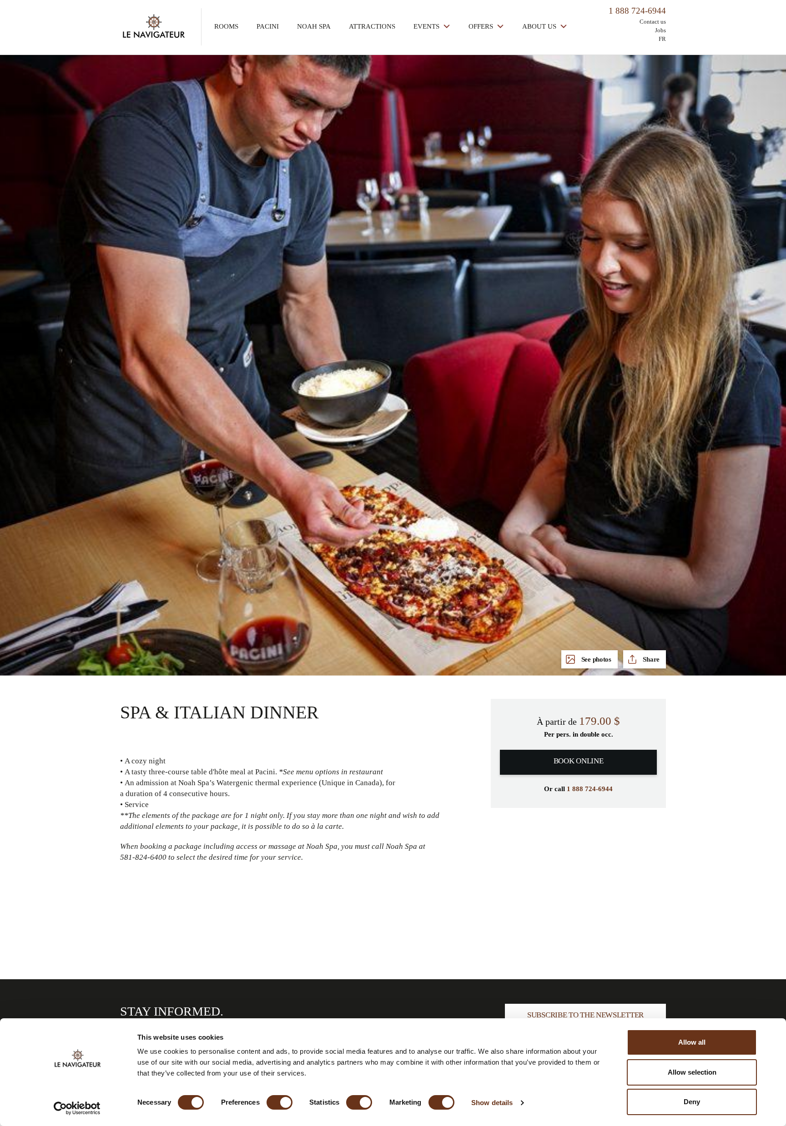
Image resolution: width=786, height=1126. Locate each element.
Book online (579, 761)
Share (650, 659)
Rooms (226, 26)
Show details (492, 1102)
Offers (482, 26)
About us (540, 26)
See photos (595, 659)
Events (427, 26)
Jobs (660, 30)
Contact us (653, 21)
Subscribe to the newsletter (585, 1015)
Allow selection (692, 1072)
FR (662, 38)
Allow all (691, 1042)
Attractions (372, 26)
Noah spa (314, 26)
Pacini (268, 26)
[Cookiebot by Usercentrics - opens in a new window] (77, 1108)
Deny (692, 1102)
